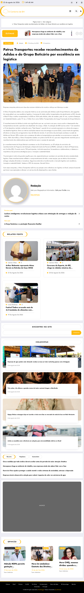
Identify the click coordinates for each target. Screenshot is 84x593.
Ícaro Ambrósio (8, 572)
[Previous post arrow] (79, 213)
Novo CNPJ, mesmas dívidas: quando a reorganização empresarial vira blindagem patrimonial (42, 564)
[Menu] (70, 11)
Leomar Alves (12, 263)
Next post (7, 221)
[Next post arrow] (79, 224)
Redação (21, 43)
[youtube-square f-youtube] (81, 2)
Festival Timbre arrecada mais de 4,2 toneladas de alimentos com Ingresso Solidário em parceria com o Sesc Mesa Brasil (19, 308)
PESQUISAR (76, 332)
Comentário (35, 457)
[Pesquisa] (76, 11)
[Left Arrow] (77, 33)
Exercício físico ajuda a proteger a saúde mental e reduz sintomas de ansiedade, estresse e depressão (38, 471)
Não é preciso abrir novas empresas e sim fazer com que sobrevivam (69, 568)
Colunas (8, 587)
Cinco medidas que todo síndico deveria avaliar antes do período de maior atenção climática (35, 462)
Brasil (14, 587)
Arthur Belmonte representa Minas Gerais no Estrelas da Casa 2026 (20, 266)
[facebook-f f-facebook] (76, 2)
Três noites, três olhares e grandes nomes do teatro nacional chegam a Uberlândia (33, 388)
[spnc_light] (81, 11)
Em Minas (34, 587)
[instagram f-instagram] (71, 2)
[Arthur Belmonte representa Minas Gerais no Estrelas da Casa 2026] (21, 251)
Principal (45, 589)
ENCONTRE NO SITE (42, 327)
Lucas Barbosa (12, 304)
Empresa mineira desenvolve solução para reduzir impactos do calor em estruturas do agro (34, 475)
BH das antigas (65, 587)
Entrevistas (37, 589)
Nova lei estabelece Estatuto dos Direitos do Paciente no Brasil (13, 565)
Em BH (27, 587)
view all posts (35, 195)
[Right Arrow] (80, 33)
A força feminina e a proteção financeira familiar (23, 224)
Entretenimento (9, 548)
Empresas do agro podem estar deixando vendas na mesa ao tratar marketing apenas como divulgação (39, 362)
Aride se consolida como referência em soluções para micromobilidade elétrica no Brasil (34, 441)
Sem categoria (8, 43)
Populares (22, 457)
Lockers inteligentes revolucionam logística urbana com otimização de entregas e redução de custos (40, 215)
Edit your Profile (60, 190)
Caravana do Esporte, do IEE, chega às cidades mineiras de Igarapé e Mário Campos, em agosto (59, 266)
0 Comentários (46, 43)
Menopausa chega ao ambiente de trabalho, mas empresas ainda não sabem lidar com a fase (41, 33)
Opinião (18, 548)
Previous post (8, 210)
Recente (9, 457)
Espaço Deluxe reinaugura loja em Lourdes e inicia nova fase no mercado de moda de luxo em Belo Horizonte (41, 415)
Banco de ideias (54, 587)
